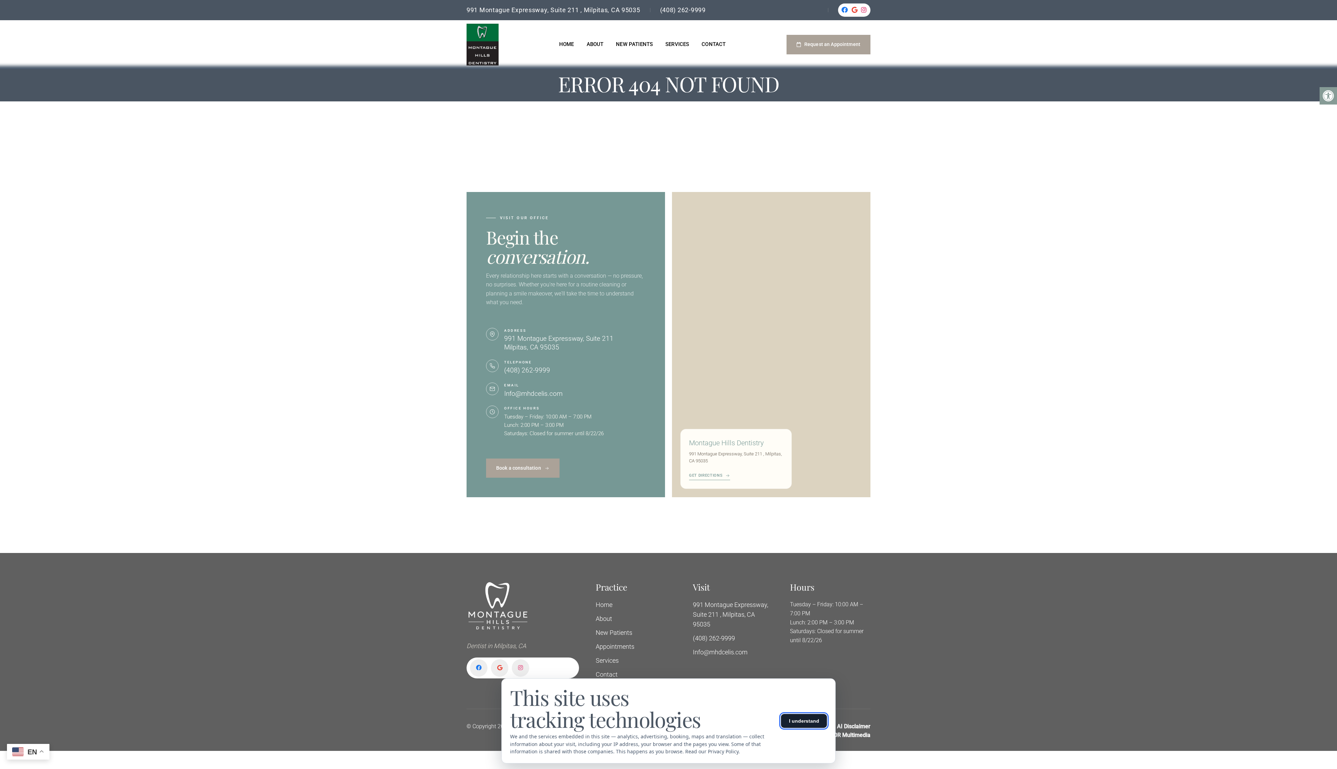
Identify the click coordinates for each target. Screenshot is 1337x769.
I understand (804, 721)
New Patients (634, 44)
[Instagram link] (864, 10)
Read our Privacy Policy (711, 751)
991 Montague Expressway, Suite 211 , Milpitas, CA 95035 (553, 10)
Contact (714, 44)
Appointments (615, 646)
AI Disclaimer (853, 726)
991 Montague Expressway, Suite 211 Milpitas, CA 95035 (558, 342)
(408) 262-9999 (683, 10)
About (595, 44)
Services (677, 44)
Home (566, 44)
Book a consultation (518, 468)
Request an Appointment (832, 44)
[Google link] (855, 10)
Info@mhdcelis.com (533, 394)
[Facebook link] (845, 10)
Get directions (705, 475)
